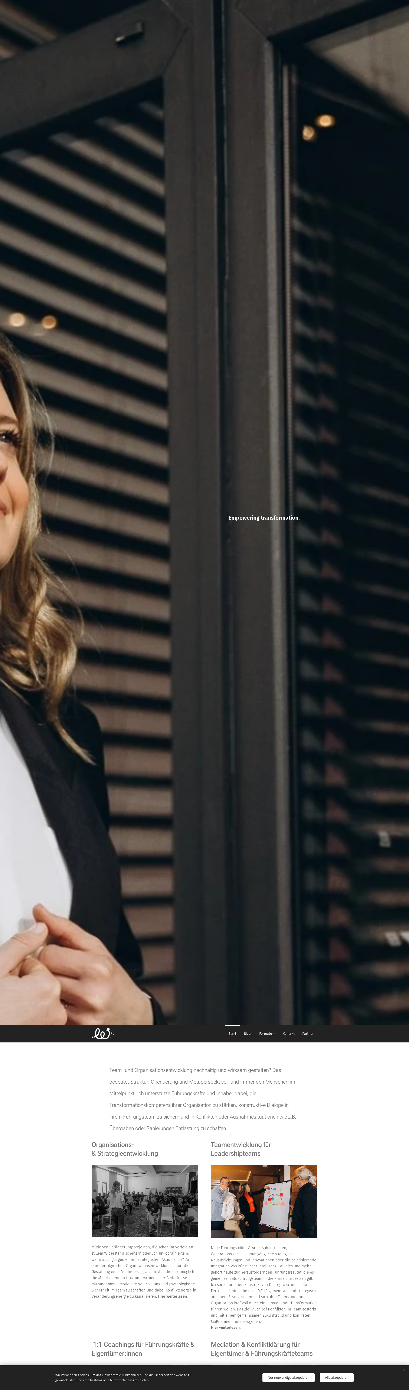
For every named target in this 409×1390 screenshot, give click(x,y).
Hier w (163, 1296)
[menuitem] (232, 1033)
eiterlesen (178, 1296)
